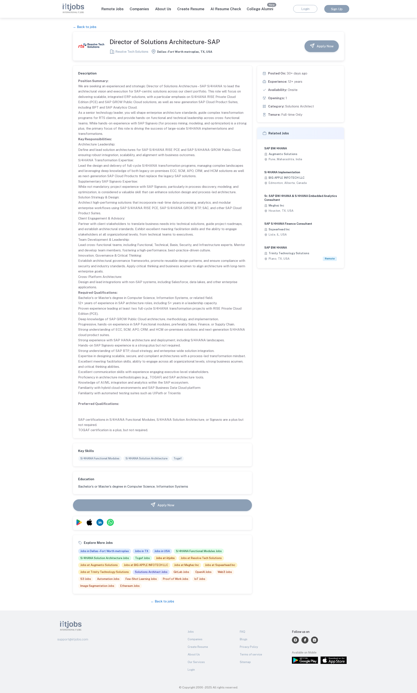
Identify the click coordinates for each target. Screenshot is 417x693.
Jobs (191, 631)
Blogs (243, 639)
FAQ (242, 631)
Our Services (196, 662)
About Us (163, 9)
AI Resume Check (225, 9)
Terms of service (251, 654)
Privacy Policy (249, 646)
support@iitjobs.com (72, 639)
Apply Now (325, 46)
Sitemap (245, 662)
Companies (195, 639)
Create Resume (190, 9)
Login (191, 669)
